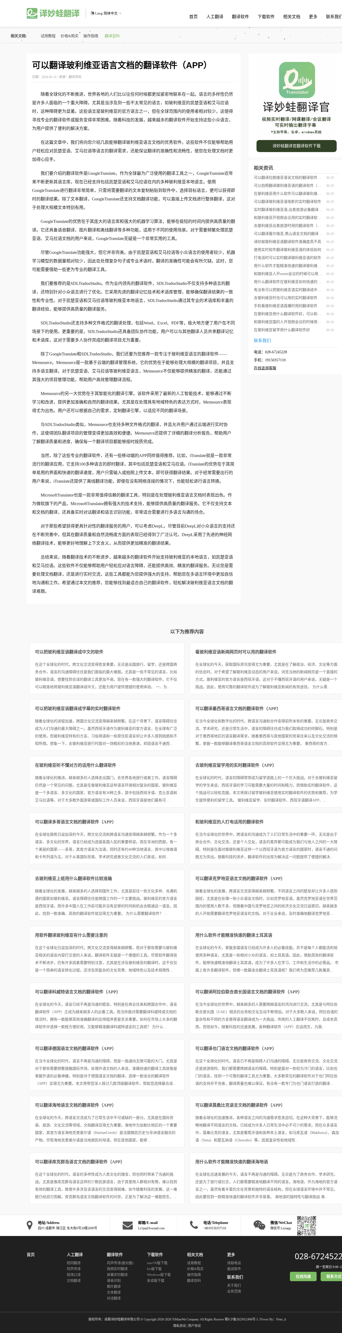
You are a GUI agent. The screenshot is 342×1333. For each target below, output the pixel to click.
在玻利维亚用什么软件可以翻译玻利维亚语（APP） (288, 194)
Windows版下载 (159, 1275)
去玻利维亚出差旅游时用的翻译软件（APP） (288, 226)
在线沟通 (303, 1276)
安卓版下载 (155, 1280)
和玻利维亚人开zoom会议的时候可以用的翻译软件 (288, 274)
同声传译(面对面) (120, 1263)
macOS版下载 (157, 1263)
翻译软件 (240, 16)
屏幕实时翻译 (117, 1275)
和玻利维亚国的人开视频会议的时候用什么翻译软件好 (288, 322)
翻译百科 (112, 36)
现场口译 (74, 1275)
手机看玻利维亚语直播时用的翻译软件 (285, 306)
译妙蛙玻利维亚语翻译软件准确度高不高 (287, 242)
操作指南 (90, 36)
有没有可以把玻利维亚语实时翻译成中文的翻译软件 (288, 290)
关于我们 (234, 1285)
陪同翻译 (74, 1263)
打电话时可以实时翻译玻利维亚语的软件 (287, 258)
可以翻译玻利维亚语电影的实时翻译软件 (287, 202)
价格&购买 (70, 36)
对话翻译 (114, 1298)
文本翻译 (114, 1292)
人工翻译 (214, 16)
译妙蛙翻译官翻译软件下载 (297, 146)
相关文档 (291, 16)
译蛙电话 (234, 1263)
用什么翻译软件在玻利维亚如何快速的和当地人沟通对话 (288, 282)
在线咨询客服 (265, 368)
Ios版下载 (154, 1269)
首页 (193, 16)
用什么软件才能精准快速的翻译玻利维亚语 (288, 266)
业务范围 (234, 1291)
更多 (313, 16)
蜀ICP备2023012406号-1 (241, 1319)
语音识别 (114, 1280)
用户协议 (194, 1326)
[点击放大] (305, 1225)
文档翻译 (74, 1280)
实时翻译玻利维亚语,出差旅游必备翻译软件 (288, 210)
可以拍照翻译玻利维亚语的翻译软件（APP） (288, 186)
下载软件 (266, 16)
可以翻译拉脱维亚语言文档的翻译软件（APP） (288, 178)
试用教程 (48, 36)
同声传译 (74, 1269)
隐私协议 (179, 1326)
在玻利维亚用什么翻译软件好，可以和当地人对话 (288, 314)
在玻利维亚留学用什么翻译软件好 (282, 330)
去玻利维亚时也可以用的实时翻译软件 (285, 298)
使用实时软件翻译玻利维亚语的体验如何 (287, 250)
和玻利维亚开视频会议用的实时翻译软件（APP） (288, 218)
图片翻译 (114, 1286)
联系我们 (235, 1277)
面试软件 (234, 1269)
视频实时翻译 (117, 1269)
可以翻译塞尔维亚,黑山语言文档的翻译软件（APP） (288, 234)
